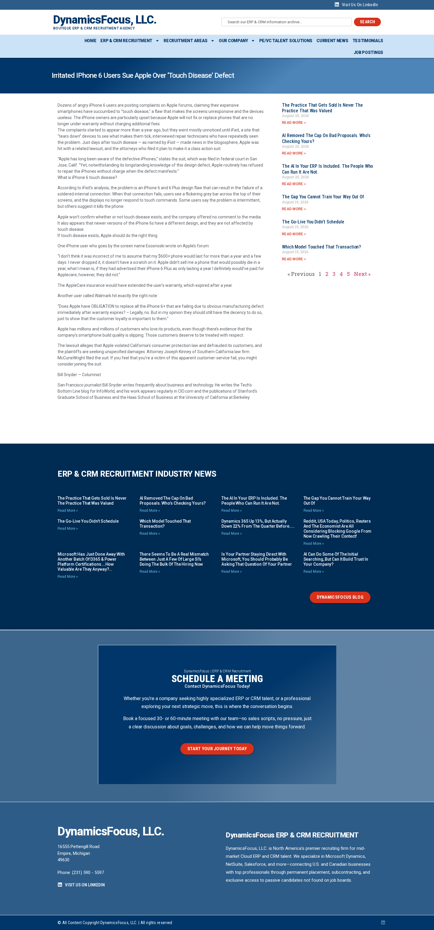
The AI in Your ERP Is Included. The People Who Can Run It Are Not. (254, 501)
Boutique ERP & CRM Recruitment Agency (94, 28)
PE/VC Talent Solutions (285, 40)
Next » (362, 273)
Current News (332, 40)
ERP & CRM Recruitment (126, 40)
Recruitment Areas (186, 40)
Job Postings (368, 52)
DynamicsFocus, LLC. (104, 19)
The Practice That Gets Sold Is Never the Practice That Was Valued (322, 107)
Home (90, 40)
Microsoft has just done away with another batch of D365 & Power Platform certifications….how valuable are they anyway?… (91, 562)
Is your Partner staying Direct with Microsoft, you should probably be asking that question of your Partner (256, 559)
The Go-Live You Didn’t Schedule (313, 222)
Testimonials (368, 40)
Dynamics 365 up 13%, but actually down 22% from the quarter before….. (258, 524)
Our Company (233, 40)
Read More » (294, 123)
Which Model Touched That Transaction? (321, 247)
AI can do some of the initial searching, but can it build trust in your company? (336, 559)
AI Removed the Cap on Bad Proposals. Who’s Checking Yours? (173, 501)
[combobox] (286, 22)
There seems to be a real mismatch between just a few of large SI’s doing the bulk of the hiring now (174, 559)
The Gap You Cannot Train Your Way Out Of (323, 197)
